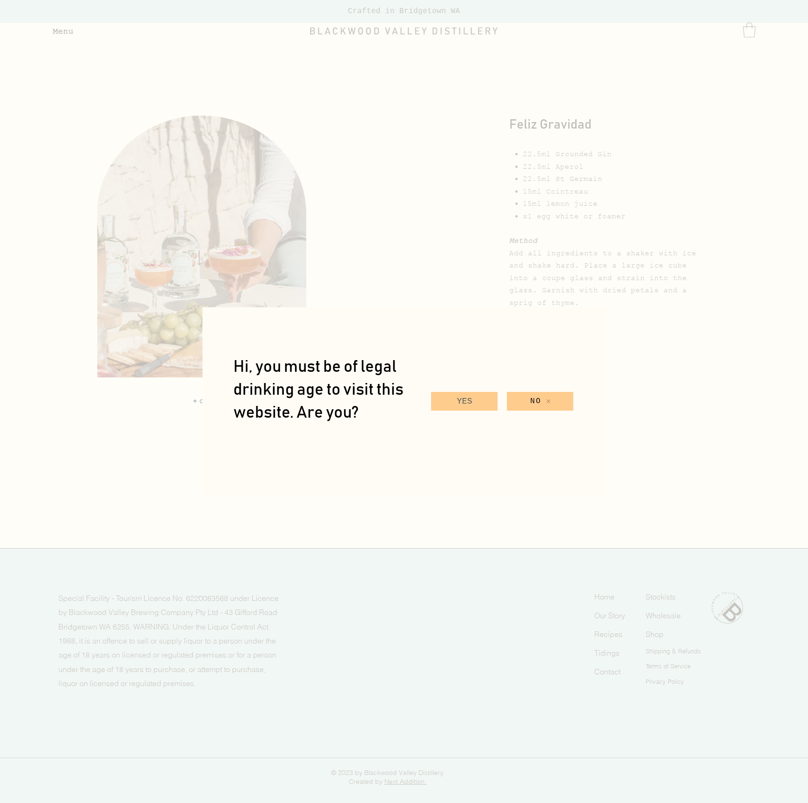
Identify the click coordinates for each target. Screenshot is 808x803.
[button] (464, 401)
